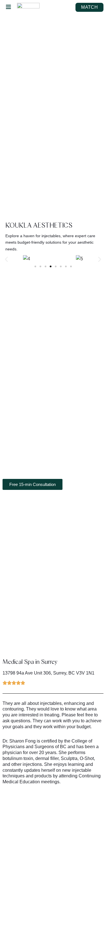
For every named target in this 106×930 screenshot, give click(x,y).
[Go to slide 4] (50, 266)
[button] (6, 259)
